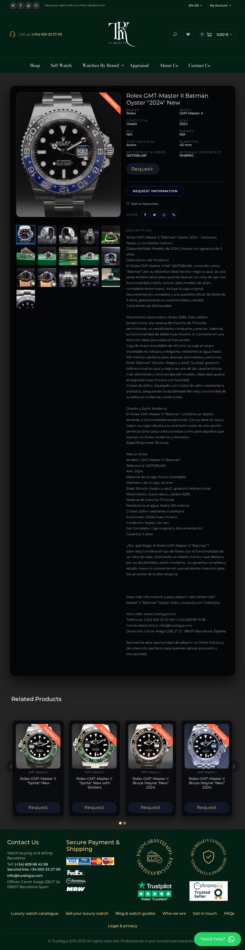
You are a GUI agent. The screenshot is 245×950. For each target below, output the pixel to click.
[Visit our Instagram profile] (36, 5)
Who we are (174, 913)
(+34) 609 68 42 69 (31, 864)
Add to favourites (144, 204)
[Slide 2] (124, 823)
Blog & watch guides (135, 913)
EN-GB (194, 5)
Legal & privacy (122, 926)
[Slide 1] (120, 823)
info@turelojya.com (25, 875)
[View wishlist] (188, 34)
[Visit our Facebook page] (20, 5)
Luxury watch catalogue (34, 913)
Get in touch (205, 913)
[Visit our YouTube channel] (28, 5)
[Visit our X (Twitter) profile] (13, 5)
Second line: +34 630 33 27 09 (33, 869)
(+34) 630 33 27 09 (47, 34)
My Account (219, 5)
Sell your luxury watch (87, 913)
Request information (155, 191)
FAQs (229, 913)
